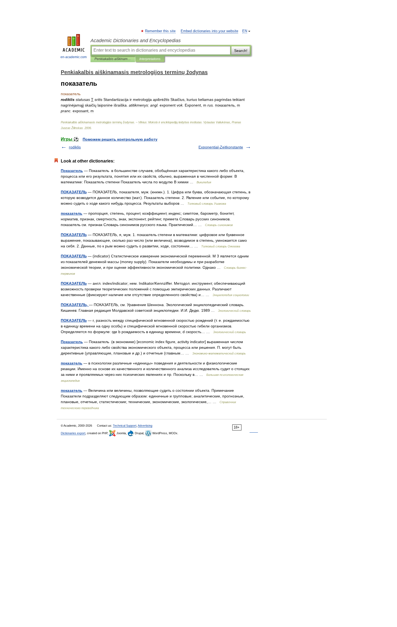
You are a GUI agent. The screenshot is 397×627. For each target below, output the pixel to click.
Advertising (145, 425)
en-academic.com (73, 57)
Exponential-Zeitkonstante (220, 147)
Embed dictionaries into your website (209, 31)
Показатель (72, 170)
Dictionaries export (73, 433)
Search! (240, 50)
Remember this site (161, 31)
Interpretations (149, 59)
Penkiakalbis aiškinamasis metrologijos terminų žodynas (113, 59)
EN (244, 31)
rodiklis (75, 147)
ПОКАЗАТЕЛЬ (74, 192)
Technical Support (124, 425)
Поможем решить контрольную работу (120, 139)
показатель (71, 213)
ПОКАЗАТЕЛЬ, (75, 305)
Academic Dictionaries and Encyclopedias (135, 40)
